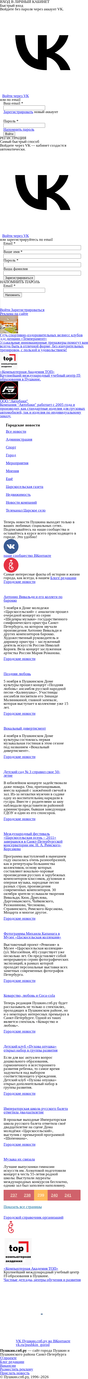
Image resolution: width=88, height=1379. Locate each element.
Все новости (16, 431)
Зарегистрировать (18, 112)
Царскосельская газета (24, 487)
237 (13, 1195)
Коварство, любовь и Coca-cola (29, 995)
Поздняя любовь (17, 674)
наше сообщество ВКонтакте (27, 555)
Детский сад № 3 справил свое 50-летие (32, 774)
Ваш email (13, 103)
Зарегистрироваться (27, 310)
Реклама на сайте (14, 314)
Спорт (11, 447)
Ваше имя (13, 252)
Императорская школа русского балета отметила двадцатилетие (36, 1110)
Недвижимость (18, 494)
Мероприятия (17, 463)
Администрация (19, 439)
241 (68, 1195)
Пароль (11, 121)
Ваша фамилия (15, 269)
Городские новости (19, 582)
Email (9, 243)
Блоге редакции (63, 578)
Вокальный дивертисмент (25, 728)
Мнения (12, 471)
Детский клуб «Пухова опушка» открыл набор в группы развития (31, 1048)
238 (27, 1195)
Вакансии (8, 1365)
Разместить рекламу (16, 1369)
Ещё (9, 479)
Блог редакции (12, 1362)
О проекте (8, 1358)
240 (54, 1195)
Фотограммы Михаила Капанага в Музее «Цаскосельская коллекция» (32, 935)
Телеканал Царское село (26, 510)
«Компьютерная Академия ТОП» (31, 1268)
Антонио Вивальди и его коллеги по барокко (33, 599)
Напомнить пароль (18, 129)
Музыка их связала (19, 1159)
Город (11, 455)
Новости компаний (21, 502)
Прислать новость (15, 1373)
